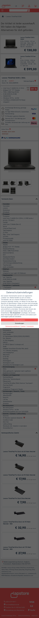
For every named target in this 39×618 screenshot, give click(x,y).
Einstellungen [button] (19, 323)
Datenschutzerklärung (12, 326)
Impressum (30, 326)
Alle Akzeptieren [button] (19, 320)
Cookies (23, 326)
